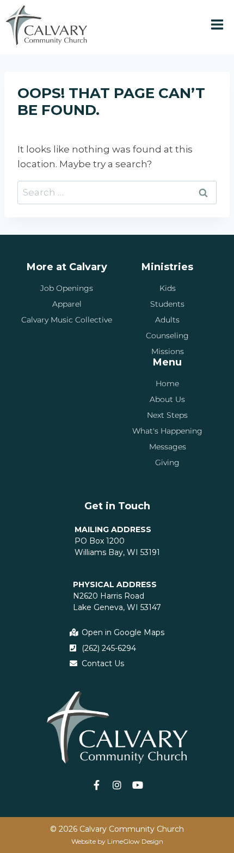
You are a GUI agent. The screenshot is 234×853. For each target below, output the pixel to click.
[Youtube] (138, 785)
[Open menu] (217, 24)
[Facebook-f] (96, 785)
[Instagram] (117, 785)
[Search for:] (117, 192)
